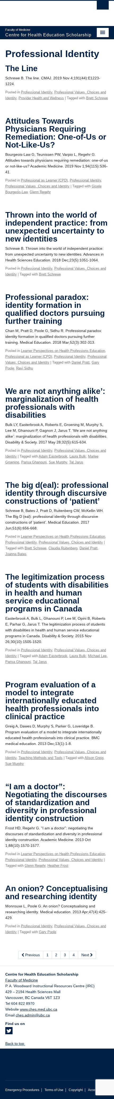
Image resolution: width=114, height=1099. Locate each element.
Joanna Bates (16, 554)
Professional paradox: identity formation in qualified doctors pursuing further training (55, 309)
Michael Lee (97, 656)
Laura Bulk (77, 456)
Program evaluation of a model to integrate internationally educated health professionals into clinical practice (52, 700)
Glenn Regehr (40, 192)
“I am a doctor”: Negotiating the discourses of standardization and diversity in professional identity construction (56, 802)
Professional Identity (36, 92)
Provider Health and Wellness (41, 98)
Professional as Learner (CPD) (44, 180)
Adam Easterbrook (53, 456)
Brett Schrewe (97, 98)
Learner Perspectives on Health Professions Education (63, 351)
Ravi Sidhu (24, 368)
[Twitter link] (8, 1032)
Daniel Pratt (81, 362)
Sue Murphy (58, 462)
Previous (32, 955)
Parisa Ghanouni (34, 462)
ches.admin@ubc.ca (33, 1015)
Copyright (76, 1090)
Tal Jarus (76, 462)
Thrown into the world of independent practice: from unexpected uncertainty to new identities (56, 226)
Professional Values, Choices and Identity (37, 186)
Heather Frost (57, 866)
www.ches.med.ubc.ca (38, 1009)
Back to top (15, 1043)
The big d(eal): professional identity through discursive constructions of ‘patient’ (56, 493)
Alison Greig (94, 758)
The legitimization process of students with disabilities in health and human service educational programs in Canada (57, 592)
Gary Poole (47, 932)
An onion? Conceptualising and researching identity (56, 892)
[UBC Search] (103, 6)
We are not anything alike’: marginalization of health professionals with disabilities (55, 403)
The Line (21, 68)
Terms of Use (54, 1090)
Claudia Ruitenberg (63, 548)
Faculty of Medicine (21, 980)
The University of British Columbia (41, 11)
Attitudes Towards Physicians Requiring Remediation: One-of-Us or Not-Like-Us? (55, 133)
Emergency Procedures (22, 1090)
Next (85, 955)
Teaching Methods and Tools (41, 758)
